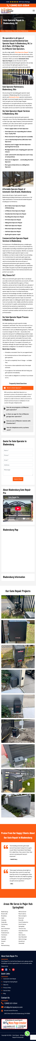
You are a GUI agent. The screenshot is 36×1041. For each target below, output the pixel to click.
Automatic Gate (14, 97)
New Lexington (23, 916)
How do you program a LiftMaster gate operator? (17, 409)
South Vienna (22, 924)
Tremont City (22, 928)
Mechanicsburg (5, 945)
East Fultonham (5, 928)
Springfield (21, 926)
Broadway (4, 916)
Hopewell (3, 939)
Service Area (6, 990)
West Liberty (22, 935)
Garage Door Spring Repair (10, 982)
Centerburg (4, 924)
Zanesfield (21, 943)
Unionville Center (23, 930)
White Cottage (23, 939)
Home (2, 31)
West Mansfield (23, 937)
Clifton (3, 926)
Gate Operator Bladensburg (20, 31)
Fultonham (4, 935)
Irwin (2, 943)
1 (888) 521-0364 (10, 1003)
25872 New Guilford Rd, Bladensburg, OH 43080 (17, 1013)
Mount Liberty (22, 914)
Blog (4, 993)
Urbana (20, 933)
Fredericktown (5, 933)
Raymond (21, 918)
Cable (2, 918)
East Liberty (4, 930)
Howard (3, 941)
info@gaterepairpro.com (13, 1007)
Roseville (21, 920)
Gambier (3, 937)
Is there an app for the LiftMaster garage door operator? (17, 415)
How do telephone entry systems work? (18, 429)
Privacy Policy (7, 987)
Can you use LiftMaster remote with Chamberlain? (18, 422)
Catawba (3, 920)
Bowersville (4, 914)
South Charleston (23, 922)
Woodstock (22, 941)
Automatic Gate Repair (9, 979)
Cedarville (4, 922)
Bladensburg (9, 31)
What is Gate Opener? (14, 388)
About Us (5, 984)
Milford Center (22, 911)
